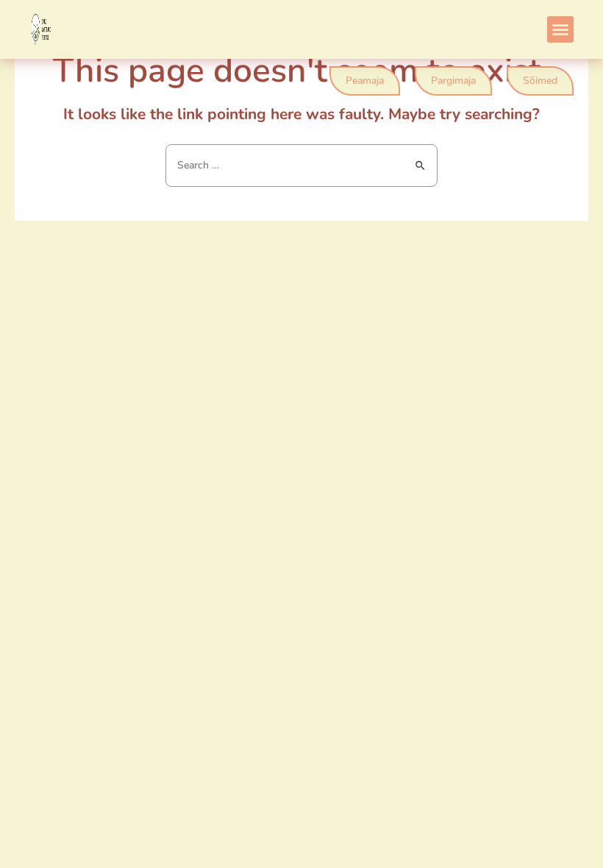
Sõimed (540, 81)
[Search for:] (301, 165)
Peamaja (365, 81)
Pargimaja (453, 81)
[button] (560, 29)
